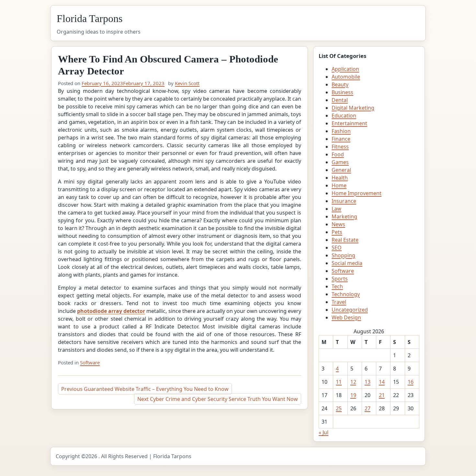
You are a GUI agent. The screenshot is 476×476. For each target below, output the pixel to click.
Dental (340, 100)
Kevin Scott (187, 83)
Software (90, 362)
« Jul (323, 432)
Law (336, 208)
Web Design (346, 317)
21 (382, 395)
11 (339, 381)
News (338, 224)
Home (339, 185)
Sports (340, 278)
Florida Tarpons (89, 18)
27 (367, 408)
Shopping (343, 255)
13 (367, 381)
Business (342, 92)
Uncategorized (350, 309)
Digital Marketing (353, 107)
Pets (337, 232)
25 (339, 408)
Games (340, 162)
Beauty (340, 84)
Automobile (346, 76)
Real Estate (345, 239)
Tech (337, 286)
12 (353, 381)
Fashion (341, 131)
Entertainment (349, 123)
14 (382, 381)
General (341, 169)
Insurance (344, 201)
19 (353, 395)
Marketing (344, 216)
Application (345, 68)
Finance (341, 138)
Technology (346, 294)
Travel (339, 301)
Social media (347, 263)
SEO (337, 247)
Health (340, 177)
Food (338, 154)
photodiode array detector (111, 311)
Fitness (340, 146)
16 (411, 381)
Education (344, 115)
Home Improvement (356, 193)
